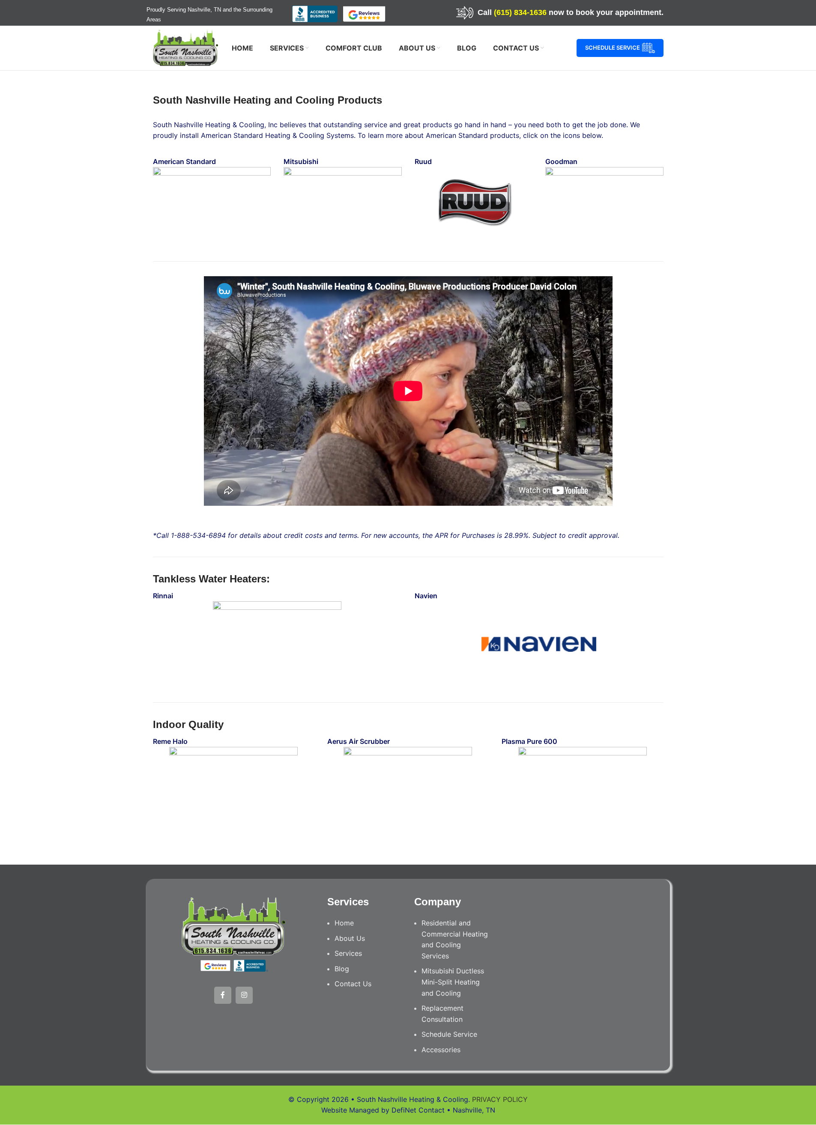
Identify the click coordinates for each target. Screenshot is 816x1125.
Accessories (440, 1049)
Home (344, 923)
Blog (342, 968)
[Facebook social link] (222, 995)
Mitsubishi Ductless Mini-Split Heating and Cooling (452, 982)
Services (348, 953)
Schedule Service (612, 47)
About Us (350, 938)
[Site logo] (185, 47)
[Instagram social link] (244, 995)
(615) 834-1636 (520, 12)
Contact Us (353, 983)
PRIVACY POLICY (500, 1099)
